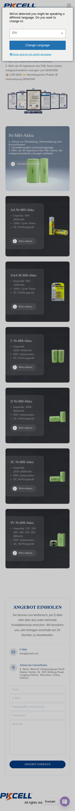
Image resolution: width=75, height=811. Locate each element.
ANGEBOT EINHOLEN (28, 164)
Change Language (37, 45)
